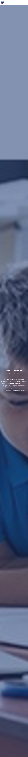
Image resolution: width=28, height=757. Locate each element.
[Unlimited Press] (2, 2)
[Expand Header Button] (25, 2)
